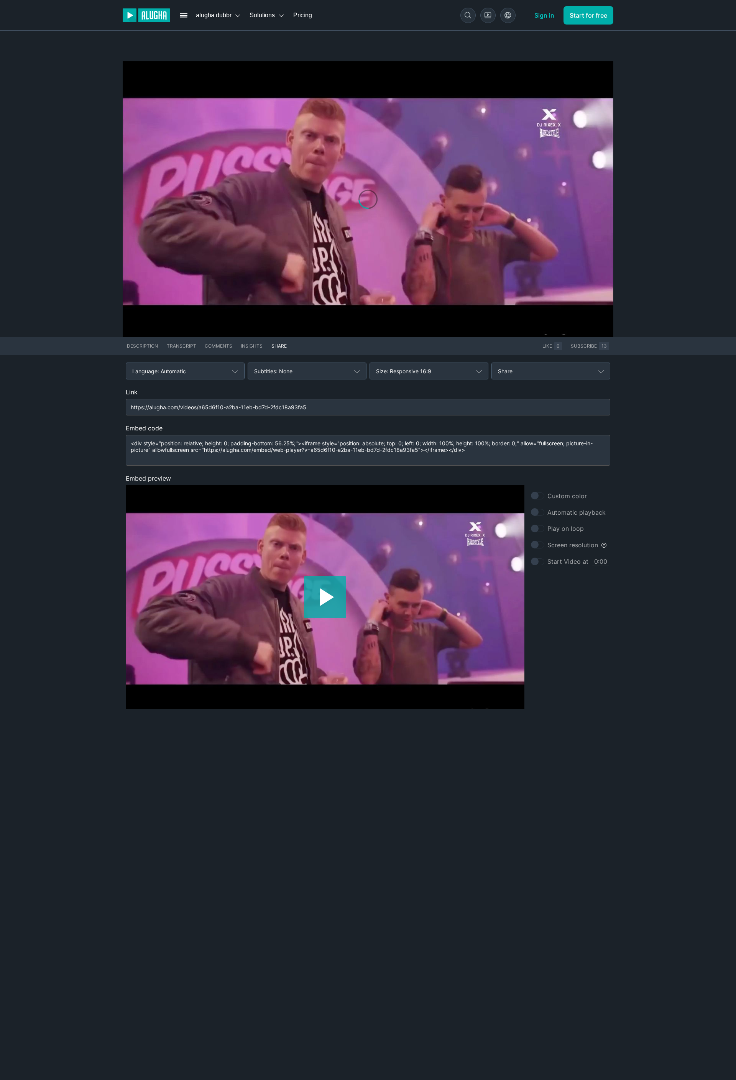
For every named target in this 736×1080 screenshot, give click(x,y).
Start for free (588, 15)
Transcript (181, 346)
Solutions (262, 15)
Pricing (302, 15)
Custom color (567, 495)
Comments (218, 346)
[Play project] (325, 597)
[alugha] (146, 15)
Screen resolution (572, 545)
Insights (252, 346)
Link (132, 392)
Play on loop (565, 528)
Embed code (144, 428)
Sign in (544, 15)
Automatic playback (576, 512)
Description (142, 346)
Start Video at (567, 561)
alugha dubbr (213, 15)
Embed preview (148, 478)
